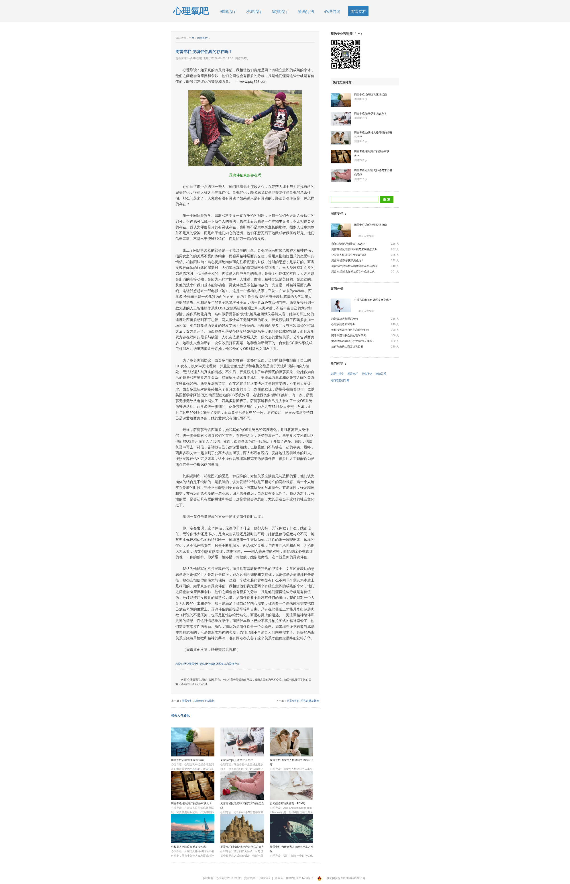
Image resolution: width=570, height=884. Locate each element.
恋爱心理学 (182, 663)
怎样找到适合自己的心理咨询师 (350, 329)
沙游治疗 (254, 11)
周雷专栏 (358, 11)
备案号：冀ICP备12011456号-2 (294, 878)
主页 (191, 38)
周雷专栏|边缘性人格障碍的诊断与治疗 (354, 266)
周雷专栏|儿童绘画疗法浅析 (198, 700)
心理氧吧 (191, 11)
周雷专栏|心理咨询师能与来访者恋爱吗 (354, 249)
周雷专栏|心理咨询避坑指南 (303, 700)
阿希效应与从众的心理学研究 (348, 335)
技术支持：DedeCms (257, 878)
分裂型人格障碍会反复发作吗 (188, 846)
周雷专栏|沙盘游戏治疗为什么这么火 (242, 846)
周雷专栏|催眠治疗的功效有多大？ (191, 803)
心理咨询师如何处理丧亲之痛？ (372, 299)
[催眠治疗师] (346, 54)
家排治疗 (280, 11)
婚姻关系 (215, 663)
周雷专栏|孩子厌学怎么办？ (236, 760)
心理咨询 (332, 11)
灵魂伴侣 (205, 663)
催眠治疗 (228, 11)
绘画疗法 (306, 11)
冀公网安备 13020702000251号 (346, 878)
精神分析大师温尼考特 (344, 318)
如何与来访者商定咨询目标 (347, 346)
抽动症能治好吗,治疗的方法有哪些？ (353, 341)
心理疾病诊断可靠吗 (343, 324)
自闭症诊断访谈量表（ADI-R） (288, 803)
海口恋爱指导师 (230, 663)
